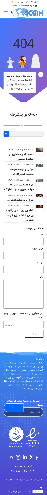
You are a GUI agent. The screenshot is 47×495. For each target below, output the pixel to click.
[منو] (7, 13)
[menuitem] (34, 2)
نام (41, 234)
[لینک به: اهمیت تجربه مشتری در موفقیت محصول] (39, 150)
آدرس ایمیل (37, 248)
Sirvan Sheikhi (13, 149)
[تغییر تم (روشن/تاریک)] (12, 2)
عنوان (40, 262)
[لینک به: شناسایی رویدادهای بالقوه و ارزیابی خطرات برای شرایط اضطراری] (39, 206)
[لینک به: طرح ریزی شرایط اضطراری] (39, 195)
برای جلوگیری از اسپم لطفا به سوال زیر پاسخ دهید (23, 315)
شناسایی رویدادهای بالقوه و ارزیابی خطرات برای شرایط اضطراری (19, 215)
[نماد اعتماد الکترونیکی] (23, 436)
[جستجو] (11, 13)
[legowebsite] (27, 13)
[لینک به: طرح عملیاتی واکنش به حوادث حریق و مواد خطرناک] (39, 180)
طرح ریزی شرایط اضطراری (20, 200)
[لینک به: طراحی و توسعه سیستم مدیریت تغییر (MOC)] (39, 165)
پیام (41, 276)
